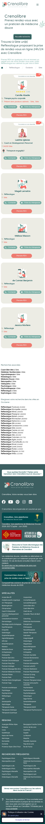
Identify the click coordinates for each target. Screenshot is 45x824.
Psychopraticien (7, 693)
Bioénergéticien (7, 605)
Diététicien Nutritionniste (31, 621)
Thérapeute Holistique (9, 710)
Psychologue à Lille (29, 766)
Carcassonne (14, 426)
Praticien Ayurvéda (29, 655)
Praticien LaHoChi (29, 666)
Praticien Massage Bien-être (11, 669)
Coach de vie (27, 611)
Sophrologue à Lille (8, 766)
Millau (11, 454)
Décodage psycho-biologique (11, 624)
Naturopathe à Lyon (8, 761)
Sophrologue (6, 704)
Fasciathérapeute (29, 630)
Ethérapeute (27, 627)
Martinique (5, 738)
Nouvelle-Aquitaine (29, 741)
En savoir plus (13, 816)
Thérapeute (27, 704)
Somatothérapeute (29, 701)
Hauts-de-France (7, 735)
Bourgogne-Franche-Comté (32, 724)
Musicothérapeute (29, 646)
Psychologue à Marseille (10, 771)
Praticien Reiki (6, 677)
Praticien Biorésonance (31, 658)
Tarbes (12, 433)
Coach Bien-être (28, 608)
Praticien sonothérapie (9, 687)
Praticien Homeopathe (30, 663)
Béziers (12, 416)
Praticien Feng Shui (8, 663)
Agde (11, 440)
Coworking (27, 619)
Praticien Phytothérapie (31, 672)
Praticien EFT (27, 660)
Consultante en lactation (10, 619)
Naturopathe (27, 649)
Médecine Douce (7, 649)
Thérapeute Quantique (9, 713)
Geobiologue (6, 632)
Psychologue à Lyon (29, 774)
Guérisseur (27, 635)
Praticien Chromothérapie (10, 660)
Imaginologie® (28, 638)
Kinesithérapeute (7, 644)
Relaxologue (27, 696)
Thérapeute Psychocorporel (32, 710)
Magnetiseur (27, 644)
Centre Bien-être (28, 605)
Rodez (12, 449)
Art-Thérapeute (7, 603)
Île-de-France (27, 747)
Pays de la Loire (28, 744)
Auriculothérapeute (29, 603)
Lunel (11, 447)
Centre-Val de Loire (29, 727)
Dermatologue (6, 621)
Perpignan (13, 414)
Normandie (5, 741)
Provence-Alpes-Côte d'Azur (11, 747)
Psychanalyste (28, 687)
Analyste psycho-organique (11, 600)
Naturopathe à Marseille (31, 768)
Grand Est (26, 730)
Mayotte (26, 738)
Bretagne (5, 727)
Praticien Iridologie (8, 666)
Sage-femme (27, 699)
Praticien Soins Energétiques (11, 680)
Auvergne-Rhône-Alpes (10, 724)
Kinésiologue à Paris (8, 768)
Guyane (25, 733)
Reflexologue (14, 68)
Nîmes (12, 412)
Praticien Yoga (6, 683)
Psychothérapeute (29, 693)
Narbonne (13, 421)
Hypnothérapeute (8, 638)
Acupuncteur (27, 597)
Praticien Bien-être (8, 658)
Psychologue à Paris (8, 758)
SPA (3, 699)
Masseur (5, 646)
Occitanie (29, 68)
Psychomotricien (28, 690)
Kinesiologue (27, 641)
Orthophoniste (7, 652)
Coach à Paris (6, 774)
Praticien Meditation (30, 669)
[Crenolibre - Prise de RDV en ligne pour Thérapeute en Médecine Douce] (15, 4)
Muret (11, 444)
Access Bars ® (6, 597)
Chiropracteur (6, 608)
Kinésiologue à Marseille (10, 777)
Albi (11, 423)
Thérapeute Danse (8, 707)
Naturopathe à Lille (29, 771)
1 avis (28, 92)
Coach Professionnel (8, 611)
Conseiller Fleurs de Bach (31, 614)
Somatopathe (6, 701)
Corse (4, 730)
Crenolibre (6, 494)
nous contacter (11, 809)
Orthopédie (27, 652)
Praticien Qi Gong (29, 674)
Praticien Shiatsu (28, 677)
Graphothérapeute (8, 635)
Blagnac (12, 451)
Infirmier (5, 641)
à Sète (10, 370)
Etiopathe (5, 630)
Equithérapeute (7, 627)
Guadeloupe (6, 733)
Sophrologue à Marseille (31, 758)
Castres (12, 430)
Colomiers (13, 437)
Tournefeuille (14, 442)
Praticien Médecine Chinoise (11, 672)
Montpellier (14, 409)
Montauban (14, 419)
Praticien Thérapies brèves (32, 680)
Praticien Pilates (7, 674)
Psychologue (6, 690)
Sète (40, 68)
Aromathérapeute (29, 600)
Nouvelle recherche (22, 37)
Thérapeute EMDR (29, 707)
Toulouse (13, 407)
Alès (11, 435)
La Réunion (27, 735)
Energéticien (27, 624)
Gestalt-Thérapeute (29, 632)
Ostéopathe (6, 655)
